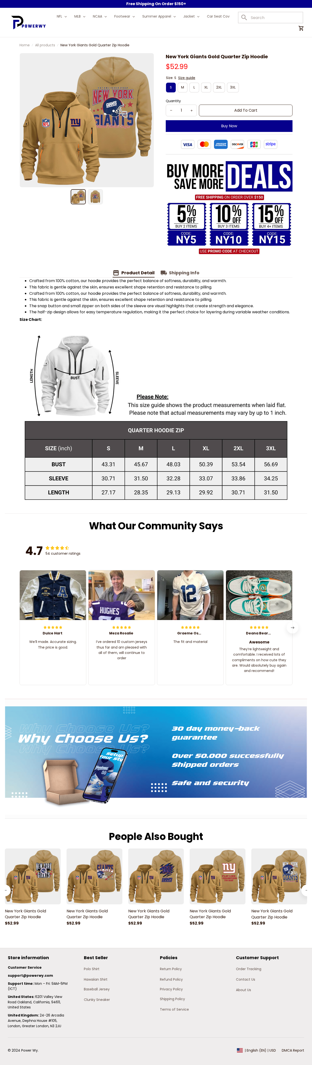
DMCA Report (293, 1050)
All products (45, 45)
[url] (30, 975)
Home (25, 45)
